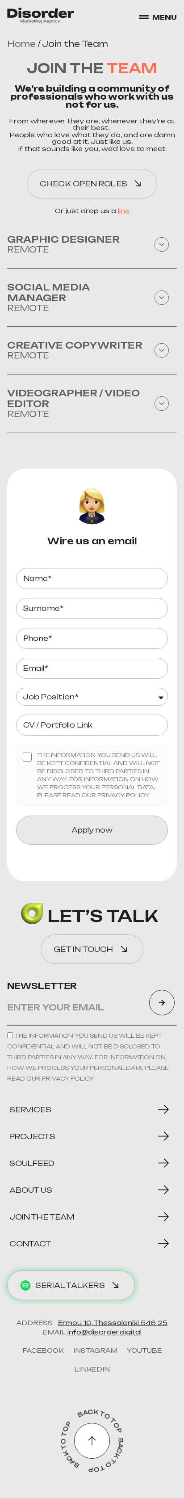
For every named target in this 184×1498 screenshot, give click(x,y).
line (124, 211)
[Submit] (162, 1002)
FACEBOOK (43, 1350)
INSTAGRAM (95, 1350)
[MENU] (144, 17)
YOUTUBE (144, 1350)
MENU (164, 17)
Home (21, 44)
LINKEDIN (92, 1369)
